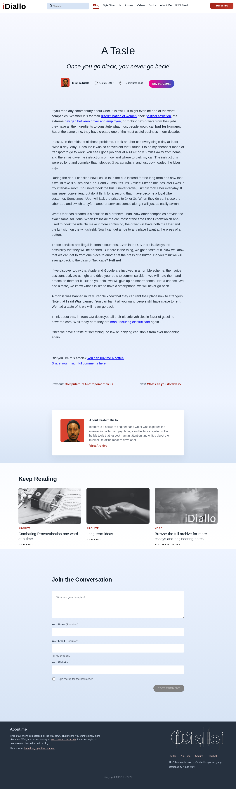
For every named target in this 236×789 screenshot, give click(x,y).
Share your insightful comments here (79, 363)
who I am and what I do (63, 739)
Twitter (172, 756)
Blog (96, 5)
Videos (141, 5)
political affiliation (158, 116)
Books (152, 5)
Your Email (65, 640)
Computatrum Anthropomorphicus (89, 384)
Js (119, 5)
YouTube (185, 756)
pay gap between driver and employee (93, 121)
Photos (129, 5)
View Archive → (100, 445)
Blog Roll (212, 756)
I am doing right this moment (39, 748)
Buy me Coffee (161, 83)
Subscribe (222, 5)
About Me (166, 5)
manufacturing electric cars (130, 322)
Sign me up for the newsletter (75, 678)
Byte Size (108, 5)
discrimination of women (119, 116)
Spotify (199, 756)
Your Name (65, 624)
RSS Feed (181, 5)
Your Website (60, 662)
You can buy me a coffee (105, 358)
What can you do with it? (164, 384)
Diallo (14, 6)
